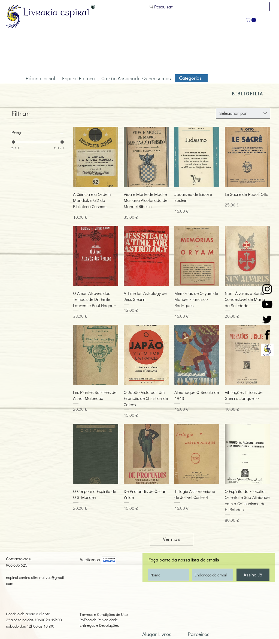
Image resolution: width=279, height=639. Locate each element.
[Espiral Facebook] (267, 334)
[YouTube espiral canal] (267, 304)
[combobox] (243, 113)
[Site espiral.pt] (267, 350)
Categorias (190, 78)
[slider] (13, 142)
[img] (108, 560)
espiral (74, 12)
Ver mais (171, 539)
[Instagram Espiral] (267, 289)
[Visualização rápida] (95, 157)
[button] (251, 20)
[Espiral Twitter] (267, 319)
